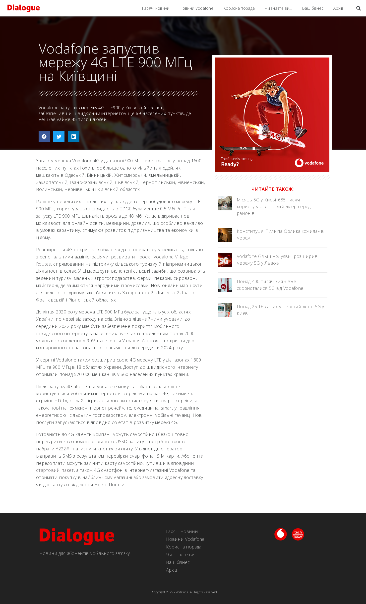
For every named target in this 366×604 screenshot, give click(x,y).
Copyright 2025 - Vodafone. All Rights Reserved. (185, 592)
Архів (338, 8)
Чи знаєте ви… (278, 8)
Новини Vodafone (197, 8)
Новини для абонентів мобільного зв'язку (85, 553)
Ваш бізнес (312, 8)
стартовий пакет (55, 470)
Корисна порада (239, 8)
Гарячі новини (156, 8)
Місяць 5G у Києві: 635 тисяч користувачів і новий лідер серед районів (274, 206)
